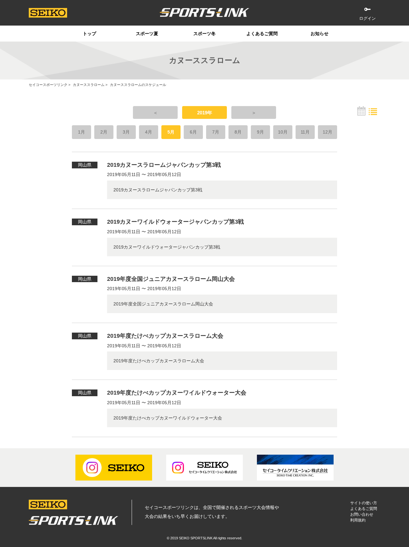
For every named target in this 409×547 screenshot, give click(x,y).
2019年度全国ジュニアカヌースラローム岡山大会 (171, 279)
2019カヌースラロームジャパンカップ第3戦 (164, 165)
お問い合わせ (361, 514)
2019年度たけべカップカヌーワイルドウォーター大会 (176, 392)
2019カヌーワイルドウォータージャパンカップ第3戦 (175, 222)
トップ (89, 33)
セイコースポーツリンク (48, 85)
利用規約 (358, 520)
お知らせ (319, 33)
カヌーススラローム (88, 85)
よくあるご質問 (262, 33)
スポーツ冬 (204, 33)
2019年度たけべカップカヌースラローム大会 (165, 336)
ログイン (367, 18)
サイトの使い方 (363, 503)
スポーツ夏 (147, 33)
